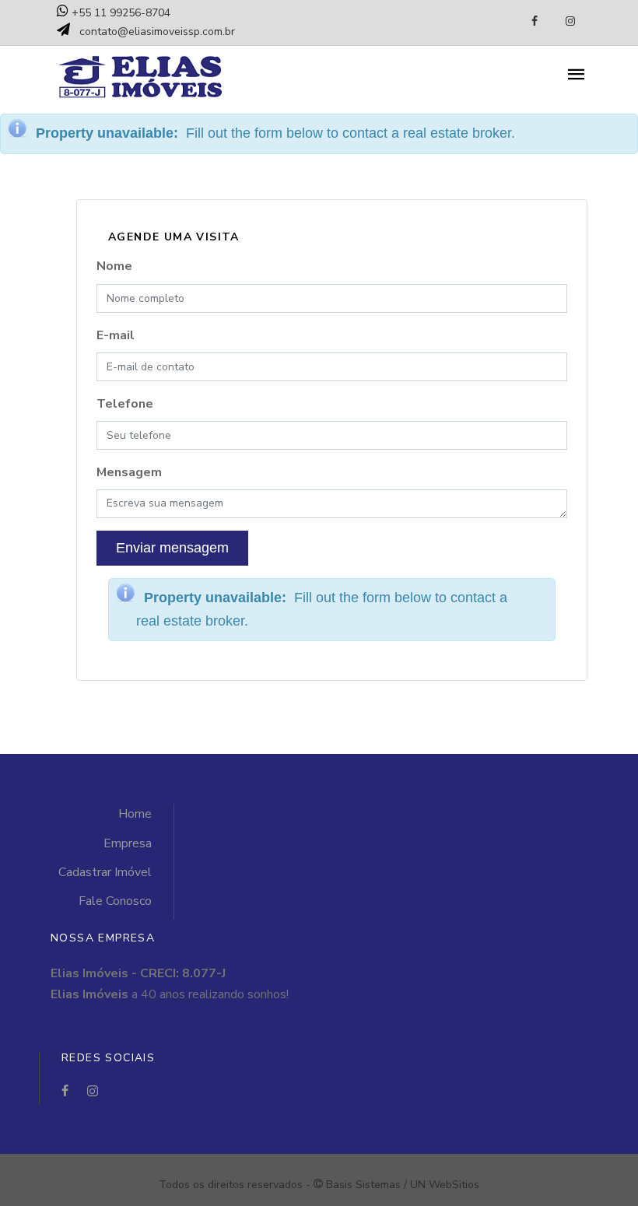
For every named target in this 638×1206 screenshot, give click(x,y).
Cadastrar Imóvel (105, 872)
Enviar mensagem (172, 548)
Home (135, 813)
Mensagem (129, 472)
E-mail (115, 335)
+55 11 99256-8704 (119, 12)
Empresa (127, 843)
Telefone (124, 403)
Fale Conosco (115, 901)
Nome (114, 266)
